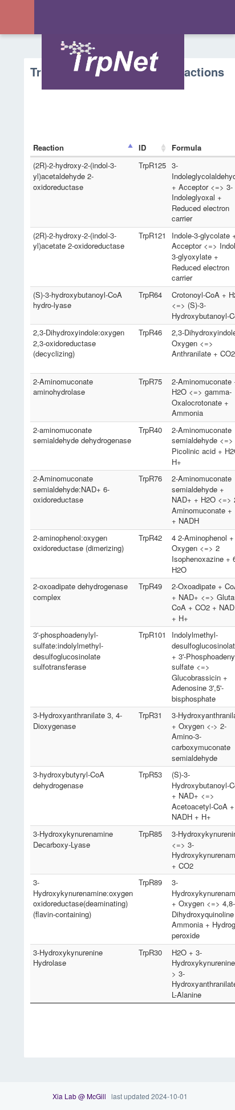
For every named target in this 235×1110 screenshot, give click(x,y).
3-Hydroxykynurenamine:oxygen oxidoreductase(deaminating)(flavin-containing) (83, 898)
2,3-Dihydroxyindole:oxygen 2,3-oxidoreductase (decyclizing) (78, 343)
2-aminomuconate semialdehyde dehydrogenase (82, 435)
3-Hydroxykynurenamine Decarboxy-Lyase (73, 839)
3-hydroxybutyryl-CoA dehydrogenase (68, 780)
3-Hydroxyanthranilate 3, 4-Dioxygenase (77, 720)
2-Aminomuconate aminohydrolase (63, 387)
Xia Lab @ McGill (79, 1096)
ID (142, 147)
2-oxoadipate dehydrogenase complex (80, 591)
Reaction (48, 147)
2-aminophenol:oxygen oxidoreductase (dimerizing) (78, 543)
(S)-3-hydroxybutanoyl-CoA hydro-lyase (77, 300)
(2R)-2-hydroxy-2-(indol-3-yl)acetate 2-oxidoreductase (78, 241)
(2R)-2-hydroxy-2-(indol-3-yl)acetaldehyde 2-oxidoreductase (74, 176)
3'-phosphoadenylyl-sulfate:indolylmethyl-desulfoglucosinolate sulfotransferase (68, 650)
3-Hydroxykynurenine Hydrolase (68, 958)
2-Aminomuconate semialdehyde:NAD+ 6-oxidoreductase (71, 489)
